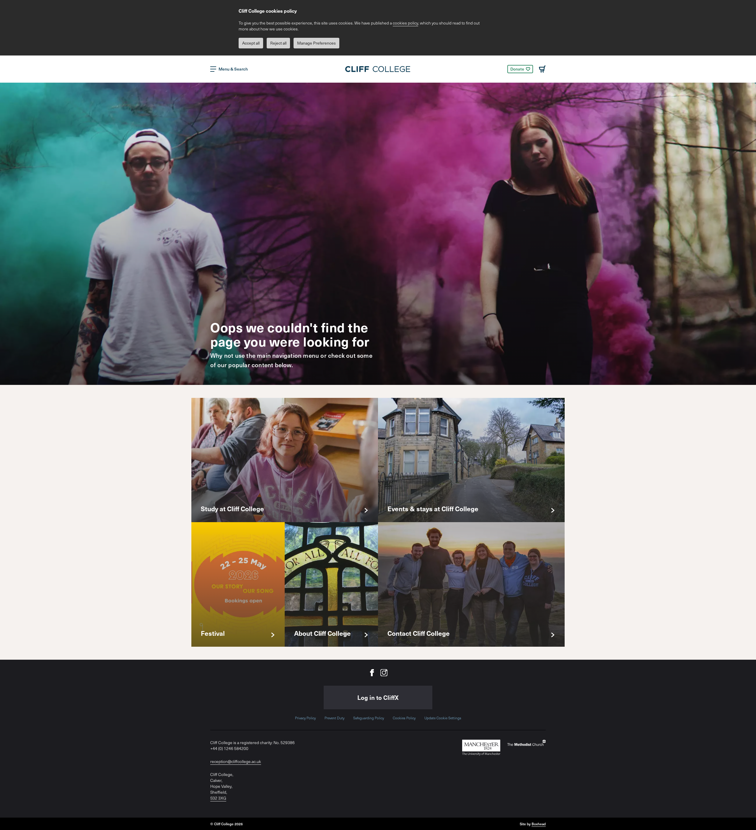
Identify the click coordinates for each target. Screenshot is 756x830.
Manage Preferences (316, 43)
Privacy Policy (305, 717)
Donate (517, 69)
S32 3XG (218, 798)
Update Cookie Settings (442, 717)
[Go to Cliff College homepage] (378, 69)
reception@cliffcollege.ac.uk (235, 761)
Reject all (278, 43)
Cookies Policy (404, 717)
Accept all (251, 43)
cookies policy (405, 23)
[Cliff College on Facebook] (372, 672)
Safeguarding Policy (368, 717)
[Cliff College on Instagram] (383, 672)
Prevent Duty (334, 717)
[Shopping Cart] (542, 69)
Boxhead (539, 823)
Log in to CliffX (378, 697)
